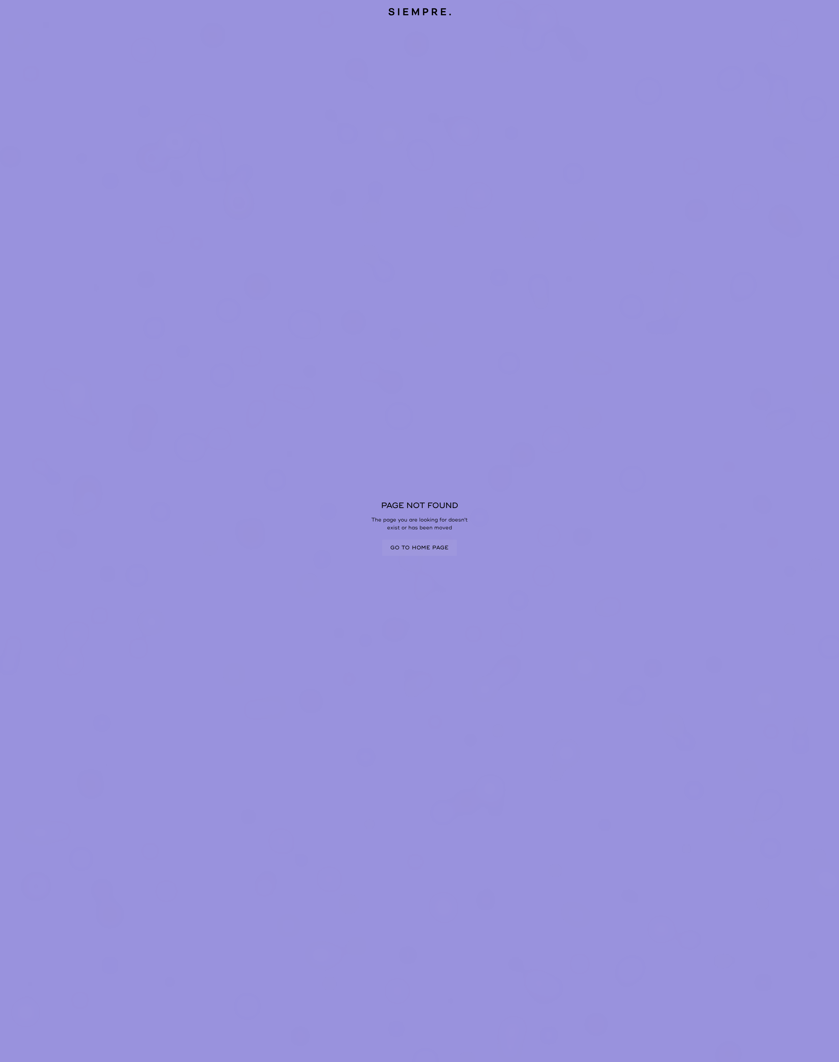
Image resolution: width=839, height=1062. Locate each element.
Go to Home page (419, 547)
